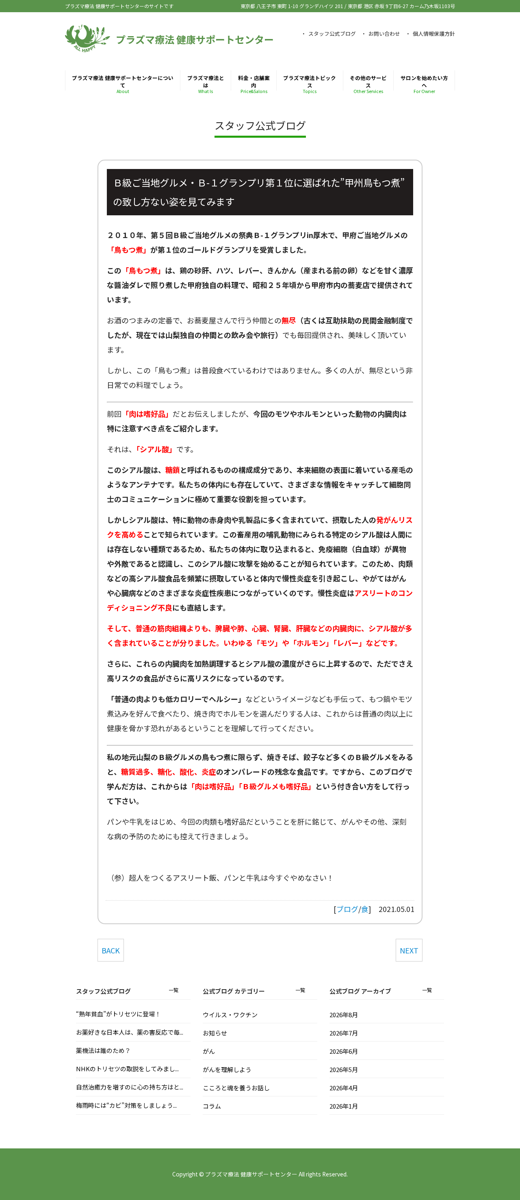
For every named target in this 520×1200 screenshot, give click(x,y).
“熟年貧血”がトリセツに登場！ (118, 1013)
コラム (212, 1106)
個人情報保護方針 (434, 33)
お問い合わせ (384, 33)
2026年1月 (343, 1106)
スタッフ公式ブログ (332, 33)
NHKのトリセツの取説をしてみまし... (127, 1068)
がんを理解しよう (227, 1069)
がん (209, 1051)
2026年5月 (343, 1069)
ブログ (347, 908)
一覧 (173, 989)
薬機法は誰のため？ (103, 1050)
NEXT (409, 950)
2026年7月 (343, 1033)
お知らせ (215, 1033)
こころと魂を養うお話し (236, 1087)
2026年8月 (343, 1014)
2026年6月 (343, 1051)
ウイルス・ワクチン (230, 1014)
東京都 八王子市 (291, 5)
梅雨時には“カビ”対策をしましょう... (126, 1105)
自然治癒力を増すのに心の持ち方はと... (129, 1087)
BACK (111, 950)
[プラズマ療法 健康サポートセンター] (87, 48)
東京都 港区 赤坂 (401, 5)
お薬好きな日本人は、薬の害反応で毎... (129, 1032)
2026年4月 (343, 1087)
